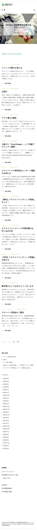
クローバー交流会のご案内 (13, 312)
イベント (4, 64)
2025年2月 (6, 384)
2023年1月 (6, 403)
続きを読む (8, 83)
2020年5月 (6, 437)
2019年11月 (6, 443)
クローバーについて (8, 471)
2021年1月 (6, 423)
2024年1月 (6, 392)
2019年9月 (6, 445)
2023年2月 (6, 401)
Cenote (19, 524)
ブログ (3, 88)
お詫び (4, 91)
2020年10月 (6, 429)
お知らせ (4, 196)
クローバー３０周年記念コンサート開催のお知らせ (18, 172)
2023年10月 (6, 395)
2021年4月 (6, 417)
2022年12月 (6, 406)
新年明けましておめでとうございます (18, 286)
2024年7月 (6, 389)
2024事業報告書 (7, 488)
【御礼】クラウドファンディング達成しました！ (18, 201)
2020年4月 (6, 440)
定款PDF (4, 485)
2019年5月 (6, 448)
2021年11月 (6, 415)
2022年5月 (6, 412)
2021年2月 (6, 420)
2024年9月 (6, 387)
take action (17, 32)
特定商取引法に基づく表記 (10, 475)
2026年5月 (6, 378)
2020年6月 (6, 434)
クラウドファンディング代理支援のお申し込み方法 (18, 229)
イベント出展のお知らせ (12, 67)
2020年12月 (6, 426)
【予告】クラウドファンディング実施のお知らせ (18, 258)
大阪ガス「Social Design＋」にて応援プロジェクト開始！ (18, 145)
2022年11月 (6, 409)
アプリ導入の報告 (9, 118)
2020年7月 (6, 431)
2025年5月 (6, 381)
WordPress (6, 525)
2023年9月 (6, 398)
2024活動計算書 (7, 491)
